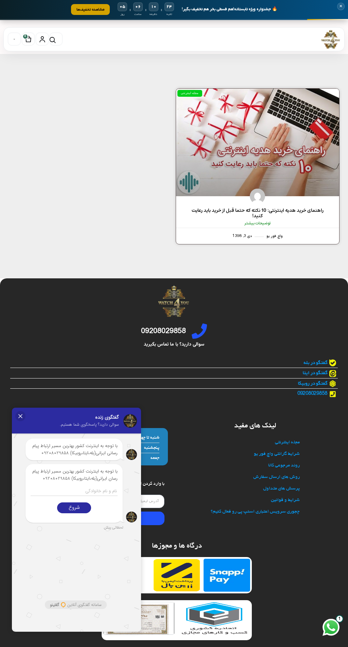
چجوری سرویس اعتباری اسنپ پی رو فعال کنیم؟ (255, 511)
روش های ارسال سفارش (276, 477)
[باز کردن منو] (14, 39)
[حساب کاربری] (42, 39)
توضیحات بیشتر (258, 223)
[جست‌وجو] (56, 39)
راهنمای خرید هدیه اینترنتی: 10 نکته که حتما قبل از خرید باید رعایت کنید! (258, 213)
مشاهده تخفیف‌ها (90, 9)
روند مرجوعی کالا (284, 465)
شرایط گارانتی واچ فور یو (277, 454)
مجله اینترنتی (287, 442)
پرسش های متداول (281, 488)
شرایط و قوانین (285, 500)
